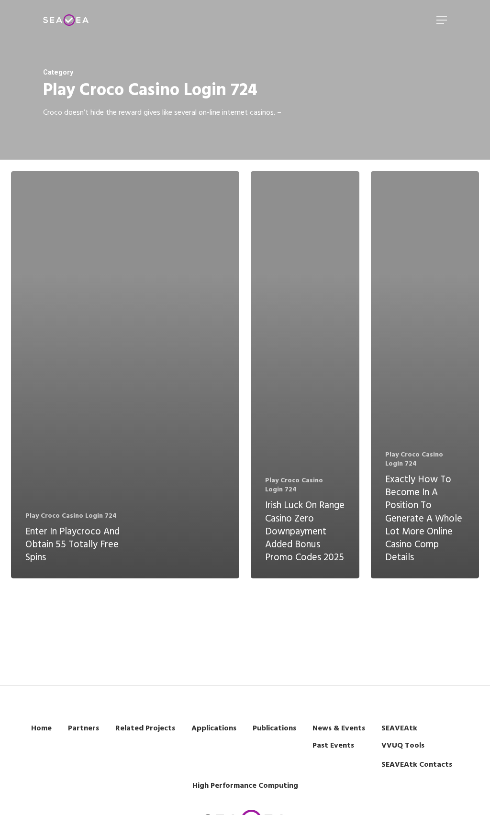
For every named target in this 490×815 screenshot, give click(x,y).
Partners (83, 728)
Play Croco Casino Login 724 (71, 516)
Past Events (333, 745)
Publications (274, 728)
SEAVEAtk (399, 728)
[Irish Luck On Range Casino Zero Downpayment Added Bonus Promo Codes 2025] (305, 375)
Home (41, 728)
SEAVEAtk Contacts (416, 765)
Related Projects (145, 728)
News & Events (338, 728)
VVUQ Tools (402, 745)
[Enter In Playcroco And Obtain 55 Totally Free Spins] (125, 375)
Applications (213, 728)
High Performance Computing (245, 786)
